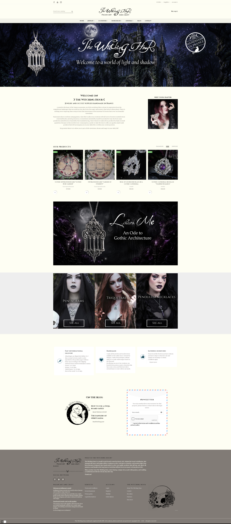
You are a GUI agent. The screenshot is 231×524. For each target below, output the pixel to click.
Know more (153, 362)
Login (107, 488)
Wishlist (108, 494)
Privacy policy (89, 494)
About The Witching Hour (134, 488)
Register (108, 491)
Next (181, 172)
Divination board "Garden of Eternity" (99, 183)
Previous (49, 172)
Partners (129, 497)
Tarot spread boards (68, 186)
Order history (110, 497)
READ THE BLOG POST (100, 412)
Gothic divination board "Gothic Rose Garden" (68, 183)
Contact (129, 491)
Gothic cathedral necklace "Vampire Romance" (163, 183)
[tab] (159, 146)
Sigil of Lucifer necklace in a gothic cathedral (131, 183)
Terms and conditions (91, 488)
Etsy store (130, 500)
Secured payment (90, 491)
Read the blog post (98, 422)
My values (130, 494)
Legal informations (90, 497)
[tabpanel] (115, 55)
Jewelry (163, 186)
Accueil (131, 186)
